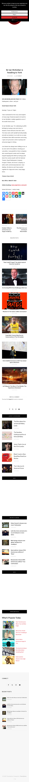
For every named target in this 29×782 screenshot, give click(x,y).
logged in (11, 399)
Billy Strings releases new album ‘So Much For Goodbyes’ (18, 542)
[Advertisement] (14, 43)
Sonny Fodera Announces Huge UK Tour (21, 641)
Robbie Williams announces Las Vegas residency (7, 229)
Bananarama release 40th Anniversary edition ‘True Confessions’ (18, 561)
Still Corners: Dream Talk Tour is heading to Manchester (21, 632)
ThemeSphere (23, 776)
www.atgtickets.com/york (19, 185)
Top (15, 779)
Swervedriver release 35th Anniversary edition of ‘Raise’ (18, 552)
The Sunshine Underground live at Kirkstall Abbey (20, 434)
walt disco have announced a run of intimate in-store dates (19, 532)
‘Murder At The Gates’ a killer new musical (14, 311)
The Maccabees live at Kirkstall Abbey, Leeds (20, 424)
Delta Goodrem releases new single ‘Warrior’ (20, 658)
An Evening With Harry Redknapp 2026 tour (14, 287)
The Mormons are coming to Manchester (22, 229)
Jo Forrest (19, 75)
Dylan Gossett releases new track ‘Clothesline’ (17, 697)
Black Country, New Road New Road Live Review (20, 456)
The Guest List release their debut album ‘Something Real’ (21, 650)
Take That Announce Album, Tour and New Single (21, 623)
